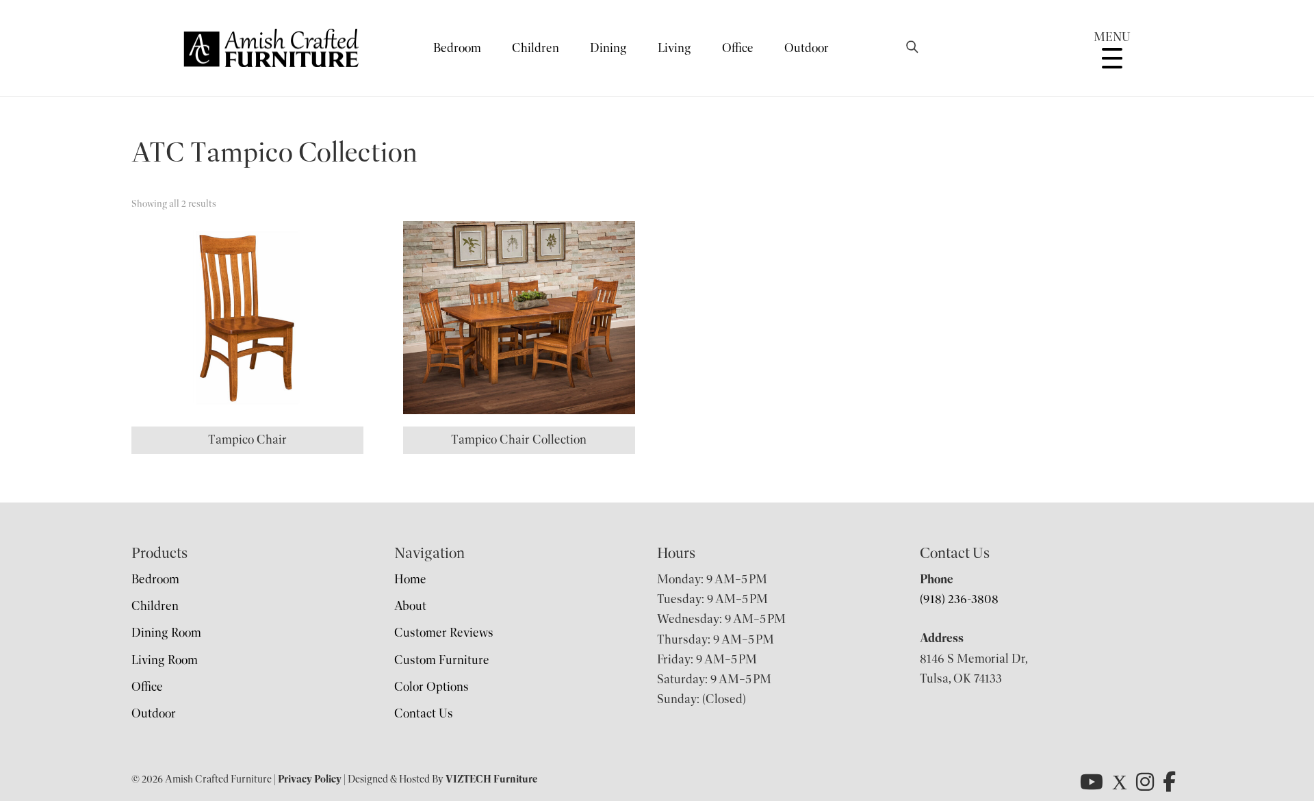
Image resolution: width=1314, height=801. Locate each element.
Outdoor (806, 47)
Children (535, 47)
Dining (608, 47)
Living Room (164, 660)
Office (737, 47)
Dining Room (166, 632)
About (410, 605)
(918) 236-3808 (959, 599)
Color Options (431, 686)
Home (410, 579)
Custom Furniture (441, 660)
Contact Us (423, 713)
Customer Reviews (443, 632)
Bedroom (457, 47)
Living (674, 47)
